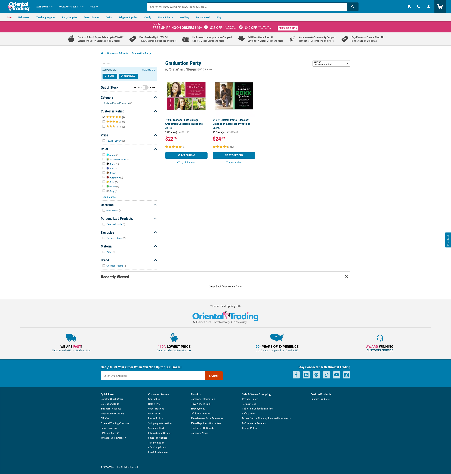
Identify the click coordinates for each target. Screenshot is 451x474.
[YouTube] (336, 375)
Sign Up (213, 376)
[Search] (353, 6)
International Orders (159, 433)
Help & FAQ (154, 403)
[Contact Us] (418, 6)
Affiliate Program (200, 413)
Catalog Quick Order (112, 398)
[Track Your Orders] (409, 6)
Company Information (203, 398)
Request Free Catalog (112, 413)
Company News (199, 433)
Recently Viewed (115, 277)
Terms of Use (249, 403)
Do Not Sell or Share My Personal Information (266, 418)
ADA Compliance (157, 447)
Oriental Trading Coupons (115, 423)
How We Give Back (201, 403)
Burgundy (129, 76)
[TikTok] (326, 375)
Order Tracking (156, 408)
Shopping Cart (156, 428)
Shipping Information (160, 423)
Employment (198, 408)
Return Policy (155, 418)
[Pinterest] (316, 375)
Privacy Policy (250, 398)
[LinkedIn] (306, 375)
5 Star (111, 76)
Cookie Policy (249, 428)
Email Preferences (158, 452)
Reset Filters (148, 70)
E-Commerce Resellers (254, 423)
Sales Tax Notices (157, 437)
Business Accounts (111, 408)
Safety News (248, 413)
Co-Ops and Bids (110, 403)
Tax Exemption (156, 442)
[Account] (428, 6)
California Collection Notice (257, 408)
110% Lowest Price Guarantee (207, 418)
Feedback (448, 240)
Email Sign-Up (109, 428)
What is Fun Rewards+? (113, 437)
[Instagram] (346, 375)
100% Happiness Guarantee (206, 423)
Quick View (187, 162)
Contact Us (154, 398)
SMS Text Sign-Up (110, 433)
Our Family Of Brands (202, 428)
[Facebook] (296, 375)
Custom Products (320, 398)
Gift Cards (106, 418)
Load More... (109, 196)
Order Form (154, 413)
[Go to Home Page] (102, 53)
